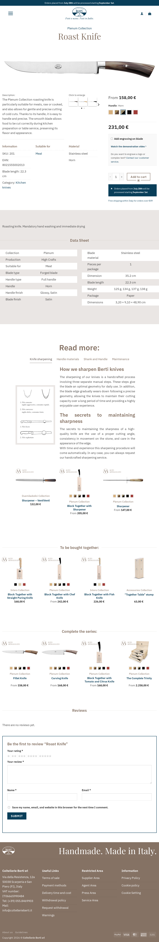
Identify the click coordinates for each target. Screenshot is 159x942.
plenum (72, 28)
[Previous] (15, 494)
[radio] (110, 112)
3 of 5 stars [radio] (21, 756)
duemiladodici (30, 495)
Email (86, 790)
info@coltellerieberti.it (17, 910)
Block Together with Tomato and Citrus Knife (99, 679)
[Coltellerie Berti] (80, 13)
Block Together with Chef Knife (59, 596)
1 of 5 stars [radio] (8, 756)
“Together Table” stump (139, 594)
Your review (15, 761)
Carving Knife (59, 678)
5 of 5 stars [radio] (44, 756)
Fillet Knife (20, 678)
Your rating (15, 751)
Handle (112, 105)
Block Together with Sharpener (79, 507)
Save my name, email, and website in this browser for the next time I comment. (60, 807)
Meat (39, 153)
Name (11, 790)
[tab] (41, 359)
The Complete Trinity (139, 678)
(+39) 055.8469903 (20, 901)
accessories (133, 590)
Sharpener (123, 506)
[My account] (141, 13)
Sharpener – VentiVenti (36, 500)
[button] (10, 13)
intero (14, 590)
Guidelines (21, 932)
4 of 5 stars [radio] (31, 756)
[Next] (98, 104)
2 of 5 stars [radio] (13, 756)
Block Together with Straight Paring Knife (20, 596)
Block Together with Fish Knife (99, 596)
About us (7, 932)
